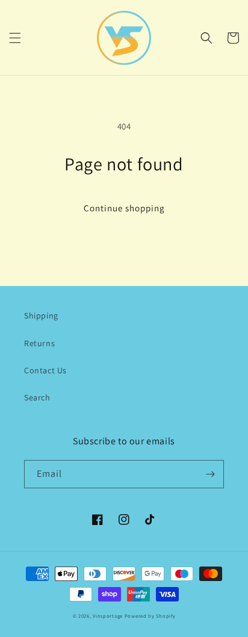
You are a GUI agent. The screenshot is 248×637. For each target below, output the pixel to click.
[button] (15, 38)
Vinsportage (108, 615)
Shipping (41, 315)
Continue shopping (124, 208)
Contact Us (45, 370)
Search (37, 397)
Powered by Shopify (150, 615)
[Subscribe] (210, 474)
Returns (39, 343)
